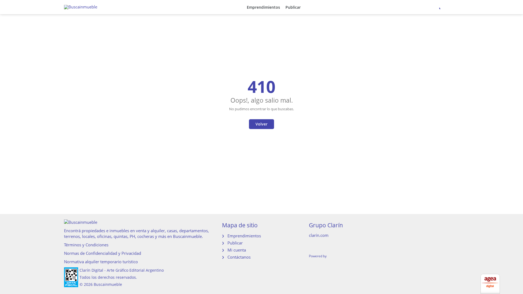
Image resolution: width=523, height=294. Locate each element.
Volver (261, 124)
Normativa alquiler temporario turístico (101, 261)
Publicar (293, 7)
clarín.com (319, 235)
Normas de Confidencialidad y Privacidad (102, 253)
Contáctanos (239, 257)
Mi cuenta (236, 250)
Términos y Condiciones (86, 244)
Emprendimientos (263, 7)
